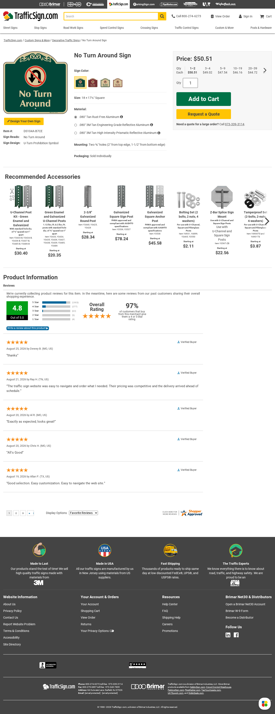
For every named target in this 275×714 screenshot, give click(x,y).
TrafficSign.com (13, 40)
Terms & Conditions (16, 631)
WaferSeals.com (196, 693)
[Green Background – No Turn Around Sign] (80, 82)
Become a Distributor (240, 617)
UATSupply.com (175, 693)
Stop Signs (40, 27)
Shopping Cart (90, 611)
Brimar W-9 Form (237, 611)
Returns (86, 624)
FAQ (165, 611)
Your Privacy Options (95, 631)
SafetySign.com (197, 687)
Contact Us (10, 617)
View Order (88, 617)
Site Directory (12, 644)
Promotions (170, 631)
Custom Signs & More (37, 40)
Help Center (170, 604)
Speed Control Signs (112, 27)
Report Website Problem (19, 624)
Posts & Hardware (261, 27)
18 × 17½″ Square (93, 97)
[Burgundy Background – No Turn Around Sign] (93, 82)
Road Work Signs (73, 27)
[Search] (162, 16)
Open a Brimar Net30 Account (245, 604)
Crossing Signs (149, 27)
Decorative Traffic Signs (66, 40)
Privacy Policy (12, 611)
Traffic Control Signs (187, 27)
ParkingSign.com (176, 690)
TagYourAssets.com (211, 690)
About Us (9, 604)
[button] (265, 704)
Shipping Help (171, 617)
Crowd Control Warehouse (218, 687)
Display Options (56, 513)
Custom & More (224, 27)
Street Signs (10, 27)
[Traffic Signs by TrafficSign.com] (29, 21)
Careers (167, 624)
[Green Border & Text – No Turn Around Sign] (105, 82)
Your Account (90, 604)
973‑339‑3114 (234, 124)
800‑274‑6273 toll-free (96, 684)
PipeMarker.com (192, 690)
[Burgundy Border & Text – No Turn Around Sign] (117, 82)
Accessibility (11, 637)
